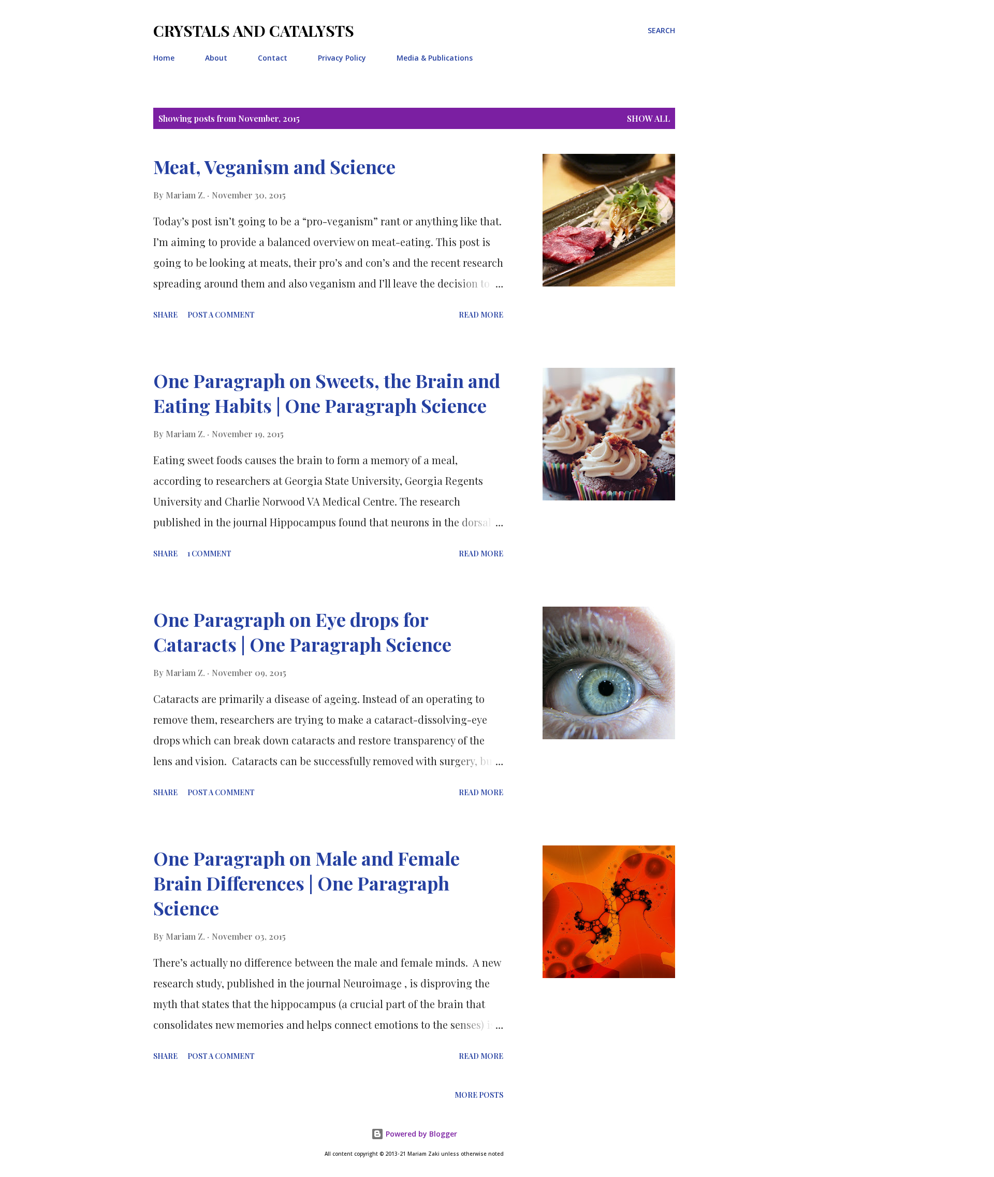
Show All (648, 118)
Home (163, 58)
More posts (479, 1095)
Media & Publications (435, 58)
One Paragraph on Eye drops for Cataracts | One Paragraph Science (302, 631)
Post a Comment (221, 315)
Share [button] (165, 315)
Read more (481, 315)
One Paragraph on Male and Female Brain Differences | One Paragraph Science (306, 882)
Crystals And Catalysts (253, 30)
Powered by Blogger (420, 1134)
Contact (272, 58)
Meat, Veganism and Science (274, 166)
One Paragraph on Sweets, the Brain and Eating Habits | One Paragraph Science (326, 393)
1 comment (209, 553)
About (216, 58)
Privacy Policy (342, 58)
